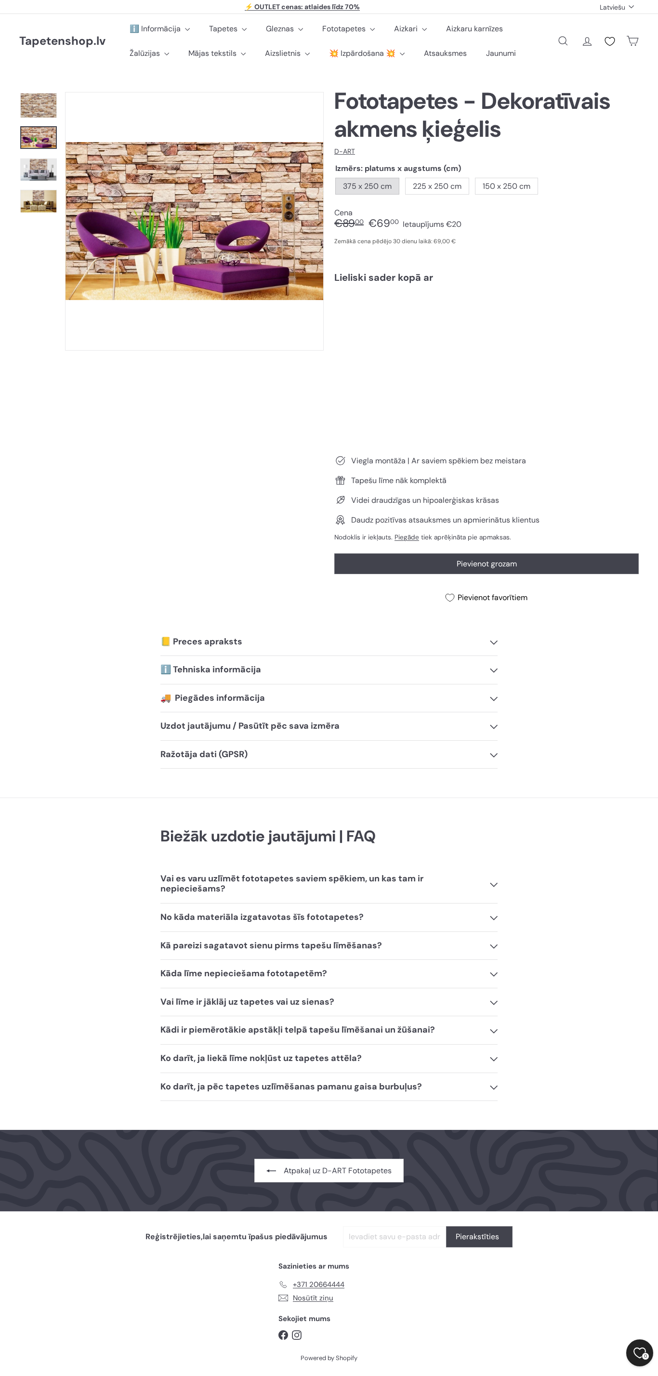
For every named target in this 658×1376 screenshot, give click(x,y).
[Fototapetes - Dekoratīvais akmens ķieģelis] (486, 324)
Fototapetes (345, 29)
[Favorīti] (609, 41)
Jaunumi (501, 53)
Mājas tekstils (213, 53)
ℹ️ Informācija (156, 29)
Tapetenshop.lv (62, 41)
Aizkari (407, 29)
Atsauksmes (445, 53)
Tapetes (224, 29)
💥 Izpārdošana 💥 (363, 53)
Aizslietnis (284, 53)
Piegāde (407, 537)
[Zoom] (194, 221)
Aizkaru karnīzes (474, 29)
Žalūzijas (146, 53)
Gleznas (281, 29)
